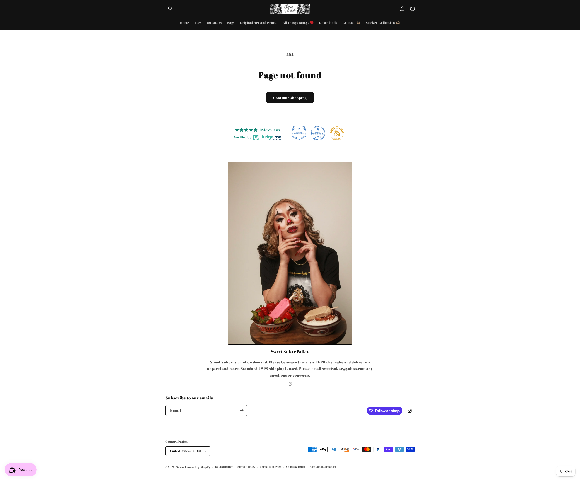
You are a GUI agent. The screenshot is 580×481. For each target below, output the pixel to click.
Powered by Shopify (197, 467)
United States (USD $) (185, 451)
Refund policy (224, 466)
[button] (170, 9)
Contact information (323, 466)
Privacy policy (246, 466)
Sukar (180, 467)
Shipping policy (296, 466)
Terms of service (270, 466)
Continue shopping (290, 97)
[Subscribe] (242, 410)
